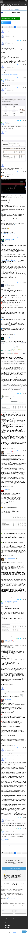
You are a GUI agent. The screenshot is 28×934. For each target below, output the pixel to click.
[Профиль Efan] (2, 36)
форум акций (14, 4)
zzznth (6, 830)
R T (5, 66)
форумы (8, 4)
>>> (14, 236)
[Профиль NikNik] (2, 80)
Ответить (24, 40)
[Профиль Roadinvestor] (2, 700)
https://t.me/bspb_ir (11, 898)
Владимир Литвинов (10, 558)
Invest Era (7, 284)
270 (10, 852)
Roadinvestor (8, 699)
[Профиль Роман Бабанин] (2, 750)
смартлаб (3, 4)
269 (8, 852)
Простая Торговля (9, 337)
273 (17, 852)
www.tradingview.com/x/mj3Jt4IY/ (8, 233)
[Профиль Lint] (2, 759)
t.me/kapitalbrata (4, 231)
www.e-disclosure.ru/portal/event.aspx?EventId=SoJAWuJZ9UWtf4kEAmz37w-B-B (10, 75)
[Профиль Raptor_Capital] (2, 396)
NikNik (6, 79)
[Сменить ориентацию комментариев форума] (22, 18)
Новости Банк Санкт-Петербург (14, 918)
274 (20, 852)
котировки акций (22, 4)
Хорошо (24, 931)
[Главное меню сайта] (1, 1)
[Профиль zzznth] (2, 831)
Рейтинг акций (6, 22)
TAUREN (7, 489)
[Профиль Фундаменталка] (2, 240)
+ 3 (17, 817)
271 (13, 852)
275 (22, 852)
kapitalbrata (8, 172)
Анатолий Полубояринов (11, 601)
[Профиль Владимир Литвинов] (2, 559)
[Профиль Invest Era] (2, 285)
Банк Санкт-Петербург (6, 5)
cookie (14, 932)
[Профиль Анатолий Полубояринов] (2, 602)
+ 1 (17, 638)
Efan (6, 35)
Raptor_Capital (8, 395)
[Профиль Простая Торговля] (2, 338)
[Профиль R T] (2, 67)
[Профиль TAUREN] (2, 490)
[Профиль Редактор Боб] (2, 453)
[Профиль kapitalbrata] (2, 173)
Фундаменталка (9, 239)
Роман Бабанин (9, 749)
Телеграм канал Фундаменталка (9, 260)
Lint (6, 758)
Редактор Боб (8, 451)
